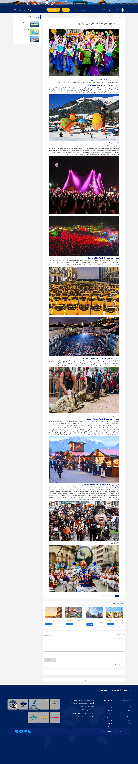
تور (117, 10)
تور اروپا (110, 727)
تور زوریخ (110, 714)
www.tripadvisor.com (107, 596)
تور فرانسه (109, 704)
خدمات (95, 10)
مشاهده (110, 624)
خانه (123, 16)
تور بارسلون (109, 720)
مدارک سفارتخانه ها (106, 10)
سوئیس (116, 16)
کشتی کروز (75, 10)
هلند (129, 720)
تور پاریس (109, 717)
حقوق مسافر (103, 690)
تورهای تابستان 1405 (53, 10)
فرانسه (128, 704)
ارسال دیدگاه (50, 660)
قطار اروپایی (84, 10)
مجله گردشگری (125, 700)
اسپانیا (128, 717)
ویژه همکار (66, 10)
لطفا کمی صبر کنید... (84, 680)
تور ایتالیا (110, 707)
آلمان (129, 707)
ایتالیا (129, 710)
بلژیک (129, 723)
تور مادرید (109, 723)
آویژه (102, 731)
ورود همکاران (126, 690)
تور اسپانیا (109, 710)
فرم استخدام (114, 690)
